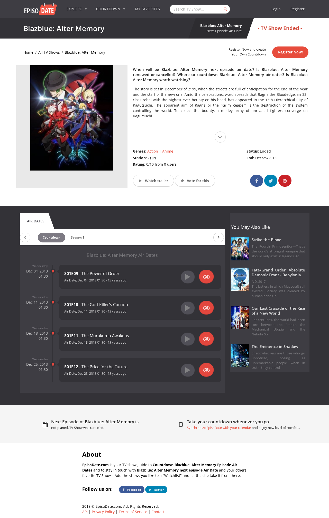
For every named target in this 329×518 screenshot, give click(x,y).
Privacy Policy (103, 511)
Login (276, 8)
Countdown (51, 237)
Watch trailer (156, 180)
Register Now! (290, 52)
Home (28, 52)
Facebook (133, 490)
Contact (157, 511)
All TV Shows (49, 52)
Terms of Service (133, 511)
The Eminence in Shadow (275, 346)
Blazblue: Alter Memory (85, 52)
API (85, 511)
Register (297, 8)
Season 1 (77, 237)
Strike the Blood (266, 239)
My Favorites (147, 8)
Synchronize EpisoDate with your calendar (219, 428)
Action (152, 151)
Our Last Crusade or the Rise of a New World (278, 311)
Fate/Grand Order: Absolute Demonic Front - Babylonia (278, 272)
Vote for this (197, 180)
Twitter (158, 490)
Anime (167, 151)
